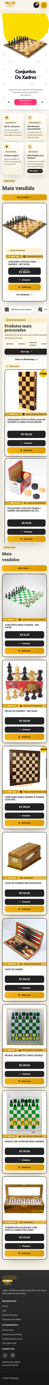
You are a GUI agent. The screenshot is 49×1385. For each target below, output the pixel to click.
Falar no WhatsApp (25, 359)
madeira (21, 344)
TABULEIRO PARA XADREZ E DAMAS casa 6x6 (24, 798)
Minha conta (8, 1330)
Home (5, 1306)
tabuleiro (10, 344)
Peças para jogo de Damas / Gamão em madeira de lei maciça (24, 509)
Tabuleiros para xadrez (37, 414)
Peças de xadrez (32, 706)
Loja (4, 1310)
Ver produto (23, 197)
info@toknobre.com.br (12, 1339)
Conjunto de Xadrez (33, 620)
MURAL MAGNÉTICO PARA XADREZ (24, 1055)
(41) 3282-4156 (9, 1343)
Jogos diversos (36, 503)
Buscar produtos (9, 1315)
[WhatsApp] (5, 1355)
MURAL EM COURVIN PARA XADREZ (24, 1141)
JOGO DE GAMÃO (14, 969)
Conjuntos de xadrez (11, 1319)
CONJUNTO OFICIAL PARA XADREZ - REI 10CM (22, 262)
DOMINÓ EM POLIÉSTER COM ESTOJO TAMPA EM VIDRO (21, 1228)
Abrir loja (25, 352)
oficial (44, 344)
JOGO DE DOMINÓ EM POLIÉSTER (23, 883)
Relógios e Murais (32, 1050)
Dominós (28, 878)
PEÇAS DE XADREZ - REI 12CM (21, 711)
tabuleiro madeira (33, 344)
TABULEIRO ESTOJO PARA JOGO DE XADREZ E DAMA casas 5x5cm (26, 420)
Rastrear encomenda (12, 1334)
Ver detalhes (23, 295)
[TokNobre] (10, 5)
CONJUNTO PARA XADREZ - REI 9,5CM (22, 626)
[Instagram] (13, 1355)
